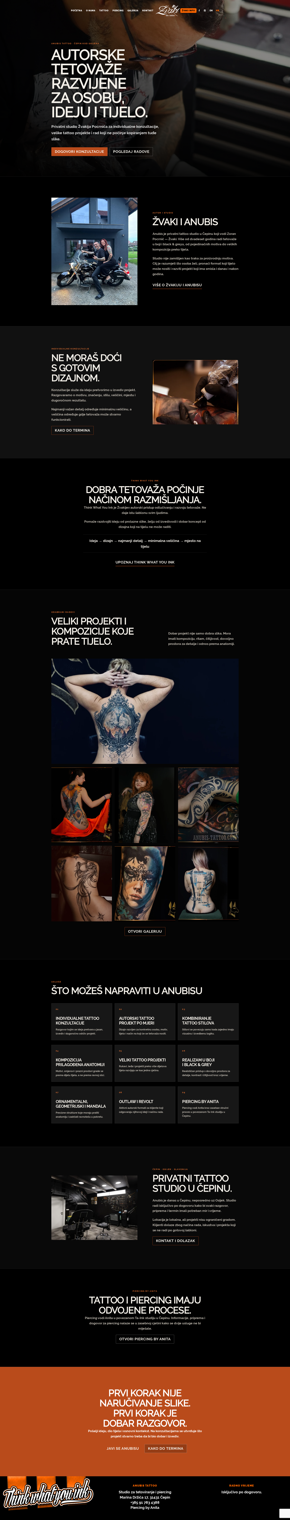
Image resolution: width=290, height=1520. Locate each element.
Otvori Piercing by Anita (145, 1339)
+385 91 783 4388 (145, 1502)
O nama (90, 10)
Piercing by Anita (144, 1507)
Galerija (132, 10)
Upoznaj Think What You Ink (145, 562)
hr (217, 10)
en (211, 10)
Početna (76, 10)
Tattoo (104, 10)
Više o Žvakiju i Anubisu (177, 285)
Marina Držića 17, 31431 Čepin (145, 1497)
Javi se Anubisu (123, 1448)
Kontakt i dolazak (175, 1241)
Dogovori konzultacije (79, 151)
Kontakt (147, 10)
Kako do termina (72, 430)
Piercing (118, 10)
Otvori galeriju (145, 931)
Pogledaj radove (131, 151)
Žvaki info (188, 10)
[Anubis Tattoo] (168, 10)
